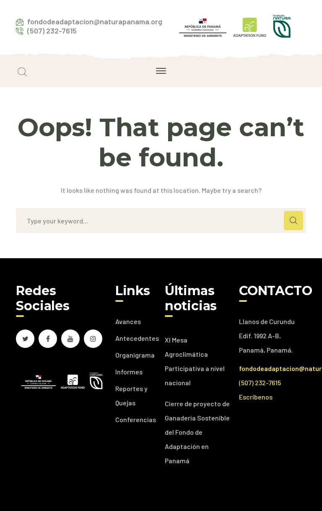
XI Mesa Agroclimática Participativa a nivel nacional (195, 361)
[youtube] (70, 338)
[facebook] (48, 338)
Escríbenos (256, 397)
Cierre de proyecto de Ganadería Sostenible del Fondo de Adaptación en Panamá (197, 431)
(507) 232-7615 (260, 382)
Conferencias (135, 419)
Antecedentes (137, 338)
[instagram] (93, 338)
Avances (128, 321)
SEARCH (293, 220)
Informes (129, 372)
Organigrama (135, 355)
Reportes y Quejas (131, 395)
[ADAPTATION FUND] (235, 25)
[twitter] (25, 338)
